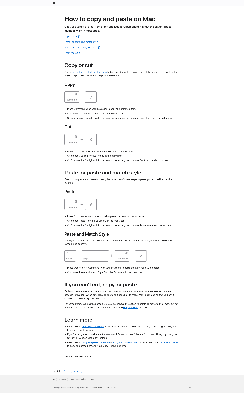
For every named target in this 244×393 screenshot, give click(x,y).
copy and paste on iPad (125, 342)
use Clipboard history (93, 326)
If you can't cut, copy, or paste (80, 47)
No (78, 371)
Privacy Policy (97, 388)
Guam (189, 388)
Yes (68, 371)
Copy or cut (70, 36)
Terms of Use (111, 388)
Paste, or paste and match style (81, 41)
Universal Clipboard (169, 342)
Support (62, 379)
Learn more (70, 52)
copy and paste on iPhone (96, 342)
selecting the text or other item (90, 72)
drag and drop (130, 307)
